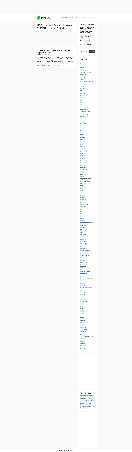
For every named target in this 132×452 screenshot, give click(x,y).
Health (81, 185)
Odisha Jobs (83, 266)
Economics (91, 17)
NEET (81, 257)
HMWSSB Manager (84, 202)
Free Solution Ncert (84, 165)
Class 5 (81, 130)
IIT (80, 213)
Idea (81, 211)
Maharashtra (83, 239)
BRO (81, 104)
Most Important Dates (84, 252)
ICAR (81, 209)
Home (62, 17)
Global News (83, 172)
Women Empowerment (85, 334)
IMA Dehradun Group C (85, 215)
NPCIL (81, 264)
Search (92, 51)
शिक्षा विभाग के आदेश (83, 348)
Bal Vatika (82, 88)
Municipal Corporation (84, 255)
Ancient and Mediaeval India (86, 72)
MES (81, 246)
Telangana (82, 313)
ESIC (81, 160)
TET (81, 315)
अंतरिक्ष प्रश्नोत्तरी (83, 338)
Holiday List (82, 206)
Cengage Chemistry (84, 107)
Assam (81, 83)
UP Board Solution (84, 322)
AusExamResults (83, 84)
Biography (82, 97)
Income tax (82, 216)
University (82, 320)
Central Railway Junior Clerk (86, 114)
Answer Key (82, 76)
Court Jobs (82, 139)
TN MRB (82, 317)
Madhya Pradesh (84, 237)
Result (81, 288)
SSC (81, 306)
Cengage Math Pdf (84, 109)
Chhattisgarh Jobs (84, 116)
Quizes (81, 281)
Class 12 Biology (83, 123)
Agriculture (82, 67)
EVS (81, 162)
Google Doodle (83, 174)
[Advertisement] (31, 7)
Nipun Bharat (83, 260)
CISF (81, 118)
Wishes (81, 332)
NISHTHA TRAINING (84, 262)
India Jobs (82, 218)
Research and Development (86, 287)
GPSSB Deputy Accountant (86, 179)
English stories (83, 155)
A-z (81, 65)
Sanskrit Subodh (83, 292)
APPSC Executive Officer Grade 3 (87, 81)
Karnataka (82, 230)
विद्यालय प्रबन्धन (83, 345)
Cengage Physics (84, 113)
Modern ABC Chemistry (85, 250)
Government (83, 176)
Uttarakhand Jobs (84, 327)
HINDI (81, 190)
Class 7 (81, 134)
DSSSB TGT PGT (83, 146)
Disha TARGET (83, 142)
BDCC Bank (82, 93)
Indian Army (82, 220)
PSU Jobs (82, 276)
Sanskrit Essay (83, 290)
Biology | (82, 100)
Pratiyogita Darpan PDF (85, 271)
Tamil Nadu (82, 311)
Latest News (83, 236)
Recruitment (82, 285)
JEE (81, 229)
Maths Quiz (82, 244)
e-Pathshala (82, 148)
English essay (83, 149)
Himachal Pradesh (84, 188)
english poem (83, 153)
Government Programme (85, 178)
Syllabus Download (84, 310)
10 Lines (82, 63)
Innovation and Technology (86, 222)
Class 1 (81, 120)
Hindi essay (82, 193)
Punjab (81, 280)
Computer (82, 137)
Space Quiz (82, 303)
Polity (81, 269)
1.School (82, 61)
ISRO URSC (82, 227)
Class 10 (82, 121)
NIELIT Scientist (83, 259)
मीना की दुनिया (82, 343)
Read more (70, 61)
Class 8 (81, 135)
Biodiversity (82, 95)
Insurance (82, 223)
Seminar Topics (83, 299)
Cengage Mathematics (85, 111)
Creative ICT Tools (84, 141)
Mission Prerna (83, 248)
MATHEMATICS (83, 241)
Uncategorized (83, 318)
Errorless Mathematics (85, 158)
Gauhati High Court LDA (85, 167)
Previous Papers (68, 17)
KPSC (81, 232)
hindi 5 (81, 192)
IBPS (81, 208)
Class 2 (81, 125)
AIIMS (81, 69)
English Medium (83, 151)
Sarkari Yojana (83, 294)
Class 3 (82, 127)
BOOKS (81, 102)
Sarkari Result (45, 17)
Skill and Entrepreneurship (85, 301)
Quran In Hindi (83, 283)
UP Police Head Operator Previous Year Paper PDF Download (53, 51)
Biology (81, 98)
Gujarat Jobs (83, 183)
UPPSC (81, 324)
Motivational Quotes (84, 253)
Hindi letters (82, 195)
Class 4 (82, 128)
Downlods (82, 144)
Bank (81, 90)
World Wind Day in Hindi (85, 398)
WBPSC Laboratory (84, 329)
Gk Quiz (82, 171)
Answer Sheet (83, 77)
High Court (82, 186)
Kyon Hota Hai (83, 234)
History (84, 17)
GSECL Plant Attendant (85, 181)
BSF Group (82, 105)
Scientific (82, 297)
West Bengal (83, 331)
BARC (81, 91)
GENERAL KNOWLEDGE (85, 169)
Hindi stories (83, 199)
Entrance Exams (83, 156)
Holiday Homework (84, 204)
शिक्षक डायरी (82, 347)
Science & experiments (85, 296)
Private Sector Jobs (84, 274)
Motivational (77, 17)
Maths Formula (83, 243)
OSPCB (81, 267)
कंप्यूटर (81, 340)
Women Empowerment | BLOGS (87, 336)
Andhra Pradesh (83, 74)
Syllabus (82, 308)
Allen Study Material (84, 70)
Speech (82, 304)
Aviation (82, 86)
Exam (81, 164)
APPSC (81, 79)
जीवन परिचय (82, 341)
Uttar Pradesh (40, 64)
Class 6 (82, 132)
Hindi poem (82, 197)
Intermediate (83, 225)
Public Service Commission (86, 278)
